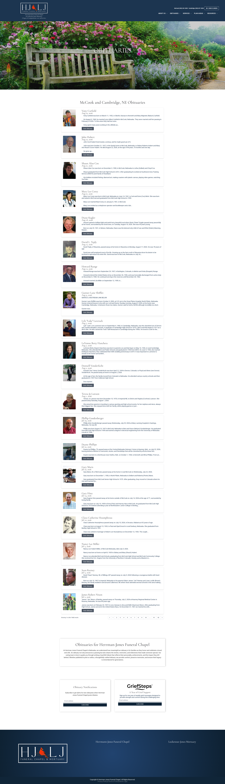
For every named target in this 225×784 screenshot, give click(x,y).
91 (154, 617)
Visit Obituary (87, 129)
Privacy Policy (102, 781)
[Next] (162, 617)
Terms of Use (113, 781)
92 (158, 617)
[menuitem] (163, 13)
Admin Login (123, 781)
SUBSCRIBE (85, 705)
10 (146, 617)
